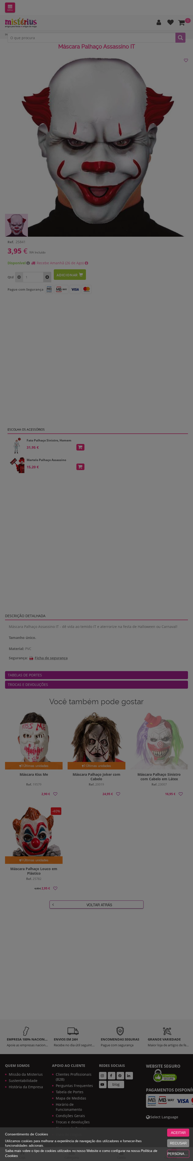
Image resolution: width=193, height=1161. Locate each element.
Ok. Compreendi (93, 158)
